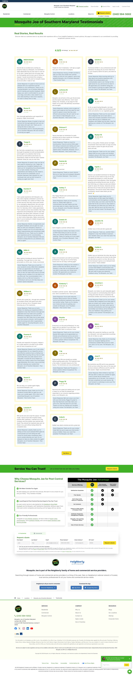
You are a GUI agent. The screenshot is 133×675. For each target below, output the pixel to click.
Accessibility (64, 663)
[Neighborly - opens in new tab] (21, 634)
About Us (91, 14)
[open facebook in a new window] (15, 629)
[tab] (22, 533)
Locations (71, 14)
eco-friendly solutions (31, 518)
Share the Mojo (94, 6)
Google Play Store (92, 588)
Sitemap (111, 616)
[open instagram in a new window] (23, 629)
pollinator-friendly (34, 520)
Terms (34, 549)
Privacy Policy (41, 549)
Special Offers (106, 6)
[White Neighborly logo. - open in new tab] (5, 1)
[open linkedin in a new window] (27, 629)
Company (78, 606)
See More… (66, 453)
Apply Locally (116, 6)
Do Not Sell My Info (74, 663)
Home (18, 598)
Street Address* (78, 540)
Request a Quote (105, 13)
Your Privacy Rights (89, 663)
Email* (47, 540)
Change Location (83, 6)
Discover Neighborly (48, 588)
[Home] (15, 598)
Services (45, 606)
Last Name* (34, 540)
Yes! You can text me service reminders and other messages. (34, 546)
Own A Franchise (80, 622)
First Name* (20, 540)
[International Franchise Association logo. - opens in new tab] (17, 634)
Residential (6, 14)
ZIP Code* (91, 540)
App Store (77, 588)
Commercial (26, 14)
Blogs (110, 609)
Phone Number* (64, 540)
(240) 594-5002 (122, 14)
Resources (112, 606)
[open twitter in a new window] (19, 629)
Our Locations (113, 612)
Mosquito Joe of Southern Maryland (43, 598)
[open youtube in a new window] (31, 629)
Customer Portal (126, 6)
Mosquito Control (49, 14)
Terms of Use (45, 663)
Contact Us (78, 616)
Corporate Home (114, 619)
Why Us (77, 609)
